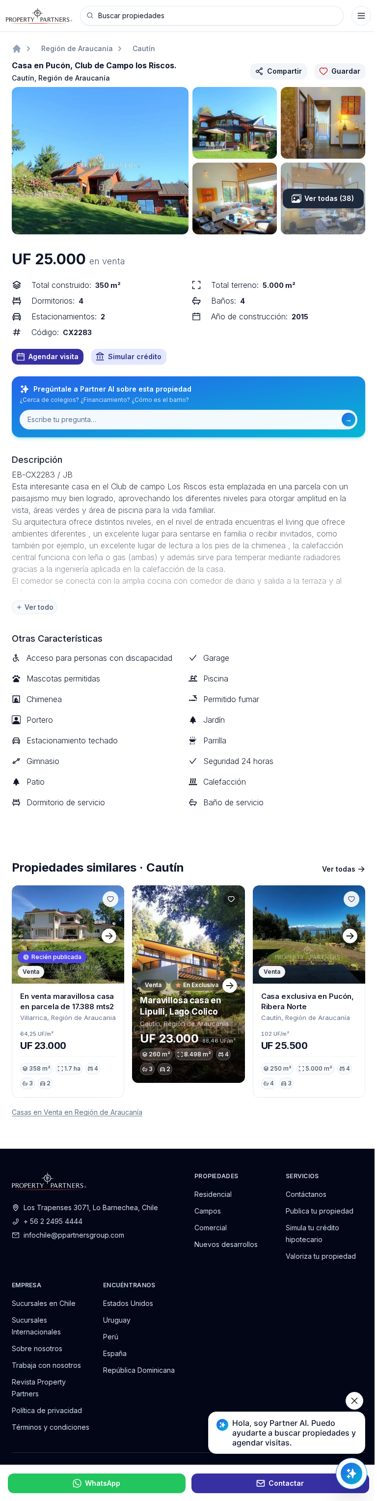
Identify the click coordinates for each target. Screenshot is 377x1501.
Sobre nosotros (37, 1348)
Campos (207, 1211)
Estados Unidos (128, 1303)
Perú (110, 1336)
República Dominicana (139, 1370)
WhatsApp (102, 1483)
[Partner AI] (351, 1473)
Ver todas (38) (329, 198)
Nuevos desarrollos (226, 1244)
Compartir (284, 71)
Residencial (213, 1194)
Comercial (210, 1227)
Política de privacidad (47, 1410)
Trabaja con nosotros (46, 1365)
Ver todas (338, 869)
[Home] (17, 49)
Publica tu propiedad (319, 1211)
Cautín (144, 48)
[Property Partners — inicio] (39, 16)
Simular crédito (135, 356)
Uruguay (117, 1320)
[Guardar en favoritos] (110, 899)
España (115, 1353)
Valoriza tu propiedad (321, 1256)
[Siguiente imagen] (109, 934)
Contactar (286, 1483)
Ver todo (39, 607)
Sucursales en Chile (44, 1303)
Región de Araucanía (77, 48)
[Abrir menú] (361, 16)
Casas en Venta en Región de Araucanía (77, 1112)
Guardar (345, 71)
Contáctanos (306, 1194)
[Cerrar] (354, 1401)
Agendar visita (53, 356)
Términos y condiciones (50, 1427)
